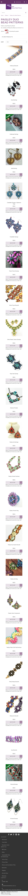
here (23, 27)
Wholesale (4, 875)
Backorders (4, 867)
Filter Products (7, 36)
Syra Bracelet (14, 750)
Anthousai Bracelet (14, 65)
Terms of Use (4, 859)
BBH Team (4, 849)
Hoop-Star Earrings (14, 373)
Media (3, 852)
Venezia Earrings (14, 784)
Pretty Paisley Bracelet (14, 681)
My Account (18, 1)
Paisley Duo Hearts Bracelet (14, 544)
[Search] (26, 12)
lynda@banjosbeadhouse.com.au (9, 885)
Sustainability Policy (6, 854)
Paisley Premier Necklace (14, 476)
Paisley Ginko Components (14, 613)
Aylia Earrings (14, 168)
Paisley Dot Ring (14, 579)
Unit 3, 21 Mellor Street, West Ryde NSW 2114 (11, 889)
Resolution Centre (5, 845)
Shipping (4, 870)
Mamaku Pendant (14, 407)
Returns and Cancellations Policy (8, 864)
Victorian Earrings (14, 818)
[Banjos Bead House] (14, 6)
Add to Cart (12, 71)
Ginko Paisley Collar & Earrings (14, 339)
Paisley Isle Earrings (14, 442)
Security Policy (5, 873)
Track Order (4, 842)
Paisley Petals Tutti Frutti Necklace (14, 647)
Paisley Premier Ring (14, 510)
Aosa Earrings (14, 99)
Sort (2, 41)
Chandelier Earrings (14, 236)
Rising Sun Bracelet (14, 715)
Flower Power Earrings (14, 271)
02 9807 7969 (5, 881)
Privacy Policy (5, 862)
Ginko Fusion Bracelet (14, 305)
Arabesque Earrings (14, 134)
